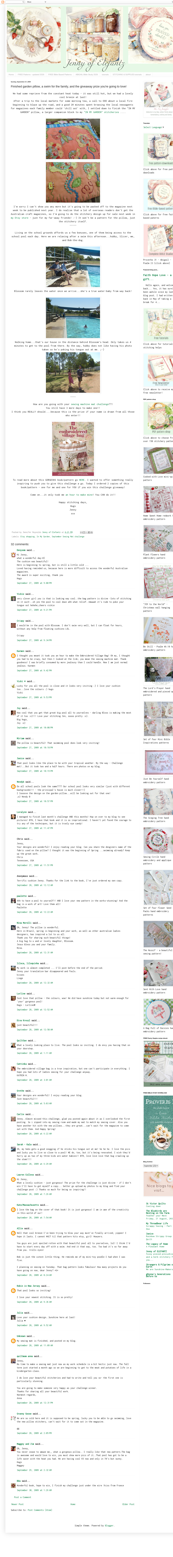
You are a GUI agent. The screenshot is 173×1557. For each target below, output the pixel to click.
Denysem (21, 550)
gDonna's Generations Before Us (158, 1275)
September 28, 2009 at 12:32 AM (35, 983)
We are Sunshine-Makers (159, 1269)
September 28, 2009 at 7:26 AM (34, 1194)
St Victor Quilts (156, 1203)
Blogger (109, 1525)
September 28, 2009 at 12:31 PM (35, 1403)
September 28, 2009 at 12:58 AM (35, 1029)
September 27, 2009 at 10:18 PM (35, 747)
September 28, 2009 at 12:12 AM (35, 885)
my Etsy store (19, 217)
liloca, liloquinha (28, 963)
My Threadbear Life (157, 1223)
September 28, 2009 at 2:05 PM (34, 1433)
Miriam (20, 738)
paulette (22, 896)
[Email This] (81, 532)
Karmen (20, 651)
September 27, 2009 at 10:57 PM (35, 801)
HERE (81, 479)
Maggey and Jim (25, 1444)
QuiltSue (22, 1040)
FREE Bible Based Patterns (60, 74)
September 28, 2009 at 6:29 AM (34, 1164)
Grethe (20, 1091)
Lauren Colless (25, 1174)
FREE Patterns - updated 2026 (31, 74)
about (148, 74)
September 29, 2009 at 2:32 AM (34, 1470)
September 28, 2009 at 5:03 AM (34, 1103)
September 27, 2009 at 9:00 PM (34, 583)
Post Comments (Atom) (40, 1510)
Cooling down (153, 1206)
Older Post (128, 1504)
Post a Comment (22, 1497)
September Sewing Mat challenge (68, 536)
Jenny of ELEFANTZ (156, 1251)
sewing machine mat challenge (90, 404)
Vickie (20, 594)
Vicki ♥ (21, 681)
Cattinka (22, 1064)
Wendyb (20, 782)
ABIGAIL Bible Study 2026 (87, 74)
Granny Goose (24, 1413)
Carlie (20, 1114)
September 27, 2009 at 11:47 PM (35, 828)
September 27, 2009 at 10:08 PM (35, 727)
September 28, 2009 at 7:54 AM (34, 1217)
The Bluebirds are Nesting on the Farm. (158, 1212)
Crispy (20, 621)
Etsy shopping (28, 536)
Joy (19, 708)
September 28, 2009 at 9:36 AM (34, 1302)
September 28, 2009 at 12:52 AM (35, 1009)
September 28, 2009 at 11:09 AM (35, 1345)
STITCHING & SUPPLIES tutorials (127, 74)
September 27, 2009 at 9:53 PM (34, 697)
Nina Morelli (24, 923)
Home (11, 74)
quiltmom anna (25, 1356)
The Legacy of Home (157, 1244)
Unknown (21, 1336)
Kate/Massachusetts (28, 1205)
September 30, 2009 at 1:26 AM (34, 1490)
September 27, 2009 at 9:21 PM (34, 610)
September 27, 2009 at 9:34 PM (34, 640)
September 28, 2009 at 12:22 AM (35, 912)
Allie (20, 1228)
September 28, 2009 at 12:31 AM (35, 952)
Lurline (21, 993)
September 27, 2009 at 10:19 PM (35, 771)
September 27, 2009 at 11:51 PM (35, 865)
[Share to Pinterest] (91, 532)
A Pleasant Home (155, 1246)
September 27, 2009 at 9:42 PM (34, 670)
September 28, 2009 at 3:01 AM (34, 1080)
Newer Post (17, 1504)
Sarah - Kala (24, 1144)
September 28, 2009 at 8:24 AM (34, 1275)
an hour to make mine (79, 494)
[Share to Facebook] (89, 532)
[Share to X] (86, 532)
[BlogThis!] (84, 532)
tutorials (105, 74)
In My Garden (43, 536)
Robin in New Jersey (28, 1286)
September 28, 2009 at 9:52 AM (34, 1325)
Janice (20, 758)
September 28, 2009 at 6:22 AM (34, 1133)
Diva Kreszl (23, 1020)
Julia (20, 1313)
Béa (19, 1481)
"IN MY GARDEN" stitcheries (101, 112)
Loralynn (22, 812)
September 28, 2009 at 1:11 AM (34, 1053)
